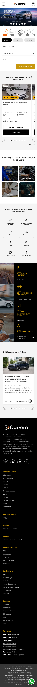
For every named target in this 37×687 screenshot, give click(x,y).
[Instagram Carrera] (5, 461)
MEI (4, 551)
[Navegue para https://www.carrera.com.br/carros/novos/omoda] (18, 17)
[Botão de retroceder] (2, 16)
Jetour (5, 497)
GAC (5, 494)
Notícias (6, 593)
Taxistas (6, 557)
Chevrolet (7, 475)
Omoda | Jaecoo (13, 649)
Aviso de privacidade (11, 587)
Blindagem (7, 614)
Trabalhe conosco (10, 581)
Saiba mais (20, 133)
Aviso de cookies (9, 584)
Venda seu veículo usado (13, 540)
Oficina (6, 605)
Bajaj (5, 518)
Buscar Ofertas (25, 66)
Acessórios (7, 608)
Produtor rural (8, 560)
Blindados (7, 507)
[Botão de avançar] (34, 16)
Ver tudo (32, 144)
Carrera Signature (10, 529)
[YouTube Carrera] (19, 461)
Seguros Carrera (9, 611)
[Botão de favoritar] (27, 96)
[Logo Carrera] (18, 4)
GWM (5, 485)
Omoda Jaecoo (9, 491)
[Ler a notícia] (30, 401)
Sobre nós (7, 590)
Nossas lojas (8, 578)
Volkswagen (8, 478)
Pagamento (8, 620)
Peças (5, 623)
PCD (5, 503)
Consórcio (7, 617)
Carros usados (8, 500)
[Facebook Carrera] (26, 461)
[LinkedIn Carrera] (12, 461)
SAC (4, 575)
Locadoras (7, 554)
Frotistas (6, 563)
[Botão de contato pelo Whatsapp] (31, 681)
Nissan (5, 481)
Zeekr (5, 488)
